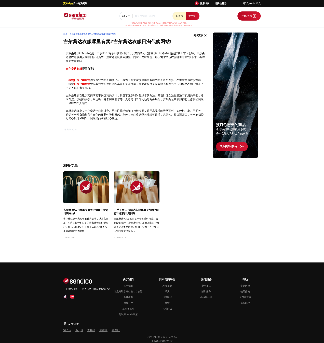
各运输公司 (206, 297)
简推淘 (103, 330)
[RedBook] (72, 297)
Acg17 (79, 330)
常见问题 (245, 285)
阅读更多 (199, 35)
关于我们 (128, 285)
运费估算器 (221, 3)
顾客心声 (128, 302)
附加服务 (206, 291)
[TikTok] (65, 297)
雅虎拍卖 (167, 285)
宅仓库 (67, 330)
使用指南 (204, 3)
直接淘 (91, 330)
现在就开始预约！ (230, 146)
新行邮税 (245, 302)
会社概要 (128, 297)
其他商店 (167, 308)
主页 (65, 34)
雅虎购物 (167, 297)
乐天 (167, 291)
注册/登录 (247, 15)
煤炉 (167, 302)
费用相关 (206, 285)
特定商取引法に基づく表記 (128, 291)
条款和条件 (128, 308)
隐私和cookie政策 (128, 314)
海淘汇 (116, 330)
